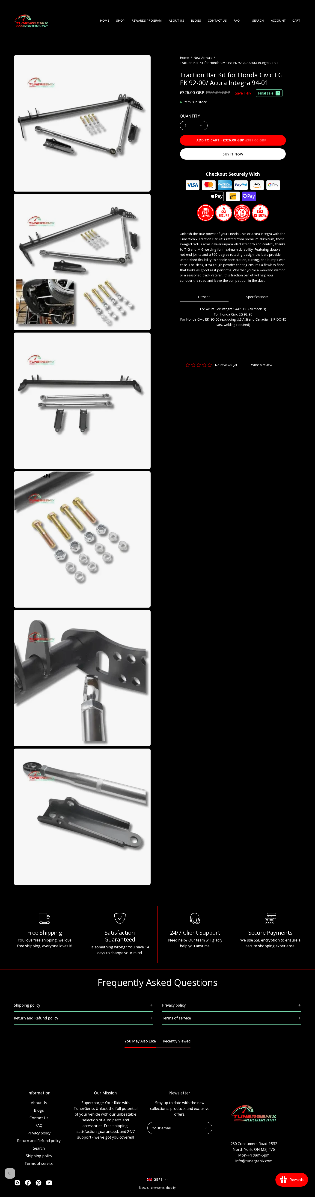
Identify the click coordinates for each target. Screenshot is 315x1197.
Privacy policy (39, 1133)
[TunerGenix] (31, 20)
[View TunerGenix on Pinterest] (38, 1182)
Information (39, 1092)
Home (184, 57)
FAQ (39, 1125)
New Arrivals (202, 57)
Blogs (39, 1110)
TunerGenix (156, 1188)
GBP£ (158, 1179)
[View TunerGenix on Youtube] (49, 1182)
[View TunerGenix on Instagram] (17, 1182)
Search (39, 1148)
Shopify (170, 1188)
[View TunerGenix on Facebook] (27, 1182)
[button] (120, 20)
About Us (39, 1102)
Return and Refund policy (39, 1140)
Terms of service (38, 1163)
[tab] (204, 297)
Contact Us (39, 1117)
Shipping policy (39, 1155)
